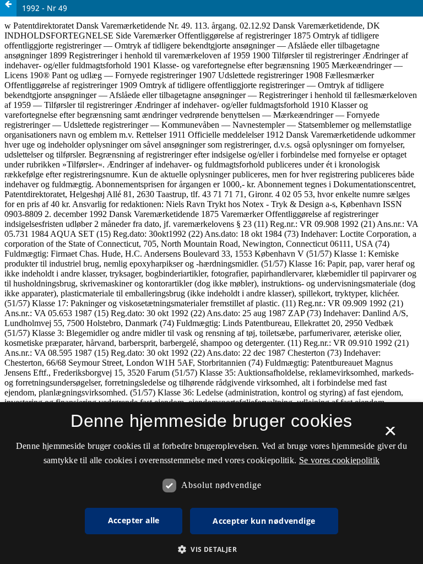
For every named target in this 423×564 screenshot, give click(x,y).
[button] (211, 549)
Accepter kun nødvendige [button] (264, 521)
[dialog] (211, 483)
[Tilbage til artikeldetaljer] (8, 8)
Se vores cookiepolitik (339, 460)
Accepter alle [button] (134, 520)
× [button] (390, 434)
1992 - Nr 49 (44, 8)
